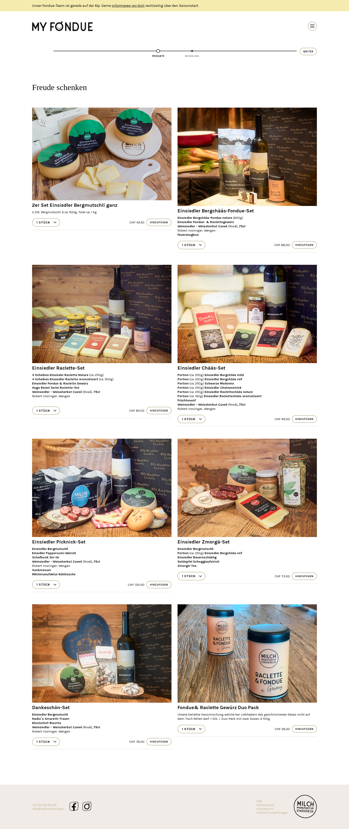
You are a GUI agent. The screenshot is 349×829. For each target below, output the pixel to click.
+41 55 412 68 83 (44, 805)
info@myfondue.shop (47, 809)
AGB (259, 801)
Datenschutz (265, 805)
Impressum (264, 809)
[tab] (158, 54)
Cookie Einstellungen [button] (272, 812)
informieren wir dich (128, 5)
